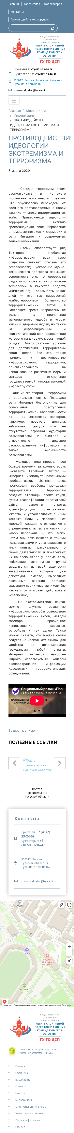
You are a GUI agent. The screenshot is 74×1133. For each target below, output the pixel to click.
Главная (14, 4)
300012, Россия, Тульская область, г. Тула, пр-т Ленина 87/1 (38, 82)
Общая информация (27, 1120)
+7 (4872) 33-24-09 (41, 69)
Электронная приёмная (29, 1113)
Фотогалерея (53, 4)
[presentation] (14, 763)
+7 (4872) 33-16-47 (45, 74)
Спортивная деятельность (30, 1106)
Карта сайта (31, 4)
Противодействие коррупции (30, 19)
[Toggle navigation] (14, 101)
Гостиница (21, 1073)
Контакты (17, 12)
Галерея (20, 1127)
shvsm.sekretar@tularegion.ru (32, 90)
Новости (20, 1093)
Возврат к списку (22, 730)
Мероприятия (23, 1100)
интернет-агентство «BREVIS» (36, 1053)
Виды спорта (22, 1079)
